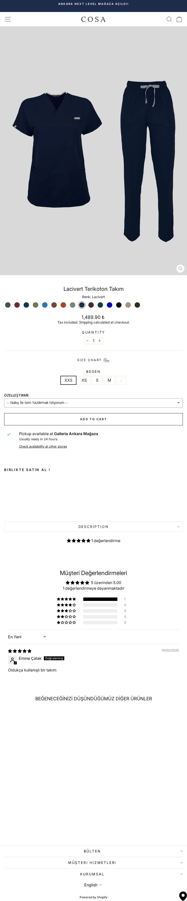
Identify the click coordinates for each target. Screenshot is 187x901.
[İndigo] (44, 305)
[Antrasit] (7, 305)
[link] (40, 496)
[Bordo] (17, 305)
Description (93, 526)
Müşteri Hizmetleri (92, 862)
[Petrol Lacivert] (100, 305)
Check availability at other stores (43, 446)
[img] (19, 651)
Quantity (93, 332)
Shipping (86, 322)
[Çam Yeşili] (137, 305)
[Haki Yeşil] (35, 305)
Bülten (92, 851)
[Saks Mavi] (109, 305)
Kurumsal (92, 874)
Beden (93, 372)
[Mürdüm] (91, 305)
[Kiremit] (63, 305)
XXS (68, 380)
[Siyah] (118, 305)
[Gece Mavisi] (26, 305)
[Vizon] (128, 305)
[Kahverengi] (54, 305)
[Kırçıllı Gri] (72, 305)
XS (84, 380)
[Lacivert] (81, 305)
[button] (79, 540)
